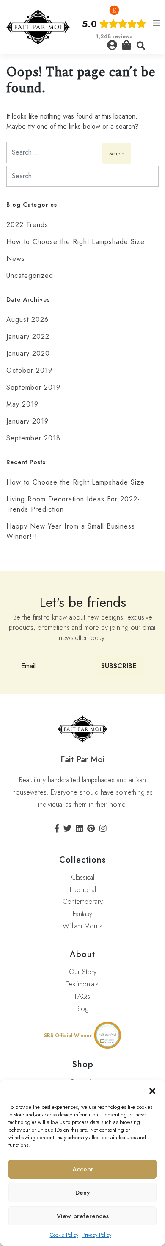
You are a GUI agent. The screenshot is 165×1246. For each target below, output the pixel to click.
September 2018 (33, 438)
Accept (82, 1169)
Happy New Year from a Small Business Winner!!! (70, 531)
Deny (82, 1192)
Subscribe (118, 666)
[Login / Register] (112, 45)
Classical (82, 877)
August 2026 (27, 319)
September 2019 (33, 387)
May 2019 (22, 404)
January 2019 (27, 421)
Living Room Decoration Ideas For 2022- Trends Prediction (73, 504)
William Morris (82, 926)
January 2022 (28, 336)
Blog (82, 1008)
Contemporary (83, 901)
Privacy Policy (96, 1235)
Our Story (82, 972)
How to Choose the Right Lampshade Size (75, 241)
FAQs (82, 996)
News (15, 258)
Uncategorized (29, 275)
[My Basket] (126, 45)
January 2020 (28, 353)
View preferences (83, 1216)
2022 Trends (27, 225)
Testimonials (82, 984)
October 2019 (29, 370)
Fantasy (82, 914)
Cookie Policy (64, 1235)
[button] (152, 1090)
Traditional (82, 889)
